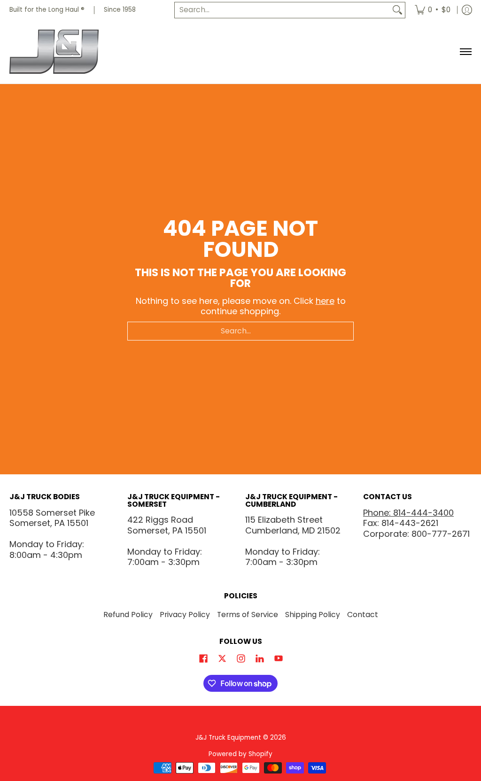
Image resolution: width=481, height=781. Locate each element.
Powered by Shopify (240, 754)
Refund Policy (128, 614)
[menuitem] (433, 10)
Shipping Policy (312, 614)
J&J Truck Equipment (228, 737)
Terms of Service (247, 614)
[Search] (397, 10)
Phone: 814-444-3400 (408, 512)
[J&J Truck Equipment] (68, 52)
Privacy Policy (185, 614)
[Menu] (465, 52)
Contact (362, 614)
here (325, 301)
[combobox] (282, 10)
